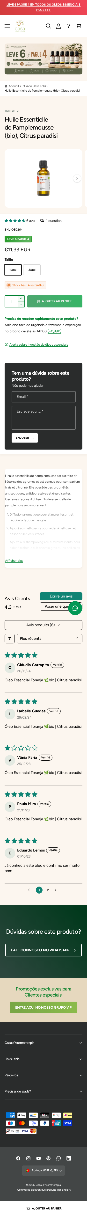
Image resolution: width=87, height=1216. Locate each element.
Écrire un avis (61, 596)
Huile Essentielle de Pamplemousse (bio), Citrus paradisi (42, 90)
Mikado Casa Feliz (34, 86)
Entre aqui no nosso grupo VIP (43, 1007)
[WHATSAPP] (69, 26)
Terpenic (12, 110)
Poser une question (61, 606)
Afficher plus (14, 560)
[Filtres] (10, 638)
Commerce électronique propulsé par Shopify (44, 1189)
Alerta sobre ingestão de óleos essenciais (38, 344)
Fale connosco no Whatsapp (40, 950)
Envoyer (22, 437)
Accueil (14, 86)
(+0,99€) (54, 331)
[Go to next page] (57, 890)
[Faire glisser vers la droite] (77, 178)
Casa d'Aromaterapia (48, 1185)
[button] (7, 26)
